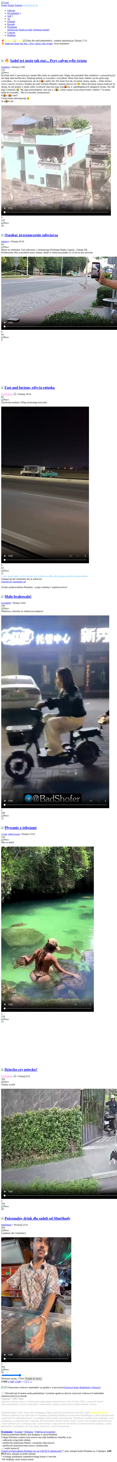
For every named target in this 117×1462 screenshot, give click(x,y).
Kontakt (18, 1431)
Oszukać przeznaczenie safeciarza (31, 235)
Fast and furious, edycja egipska (30, 387)
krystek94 (6, 603)
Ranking (11, 35)
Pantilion (5, 67)
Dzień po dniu (25, 29)
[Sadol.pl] (5, 2)
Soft (9, 16)
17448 (18, 1381)
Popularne (12, 27)
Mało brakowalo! (18, 596)
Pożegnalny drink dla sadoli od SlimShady (37, 1218)
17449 (11, 1381)
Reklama (29, 1431)
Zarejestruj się (30, 5)
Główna (11, 10)
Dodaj (4, 5)
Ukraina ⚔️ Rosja (13, 40)
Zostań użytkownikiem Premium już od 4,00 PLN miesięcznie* (32, 1451)
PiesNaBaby (7, 394)
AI (8, 18)
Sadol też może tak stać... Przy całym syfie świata (29, 43)
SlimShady (6, 1225)
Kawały (11, 24)
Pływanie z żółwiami (21, 828)
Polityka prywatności (45, 1431)
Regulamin (6, 1431)
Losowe (11, 32)
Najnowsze (12, 29)
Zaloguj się (6, 581)
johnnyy (5, 241)
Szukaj (11, 5)
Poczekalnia (13, 13)
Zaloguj (18, 5)
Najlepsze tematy (41, 29)
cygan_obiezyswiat (10, 834)
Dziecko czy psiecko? (21, 1069)
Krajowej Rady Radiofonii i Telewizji (82, 1387)
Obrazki (11, 21)
